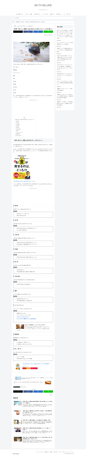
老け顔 (18, 122)
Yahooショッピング (34, 368)
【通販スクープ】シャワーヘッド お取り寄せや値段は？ (64, 89)
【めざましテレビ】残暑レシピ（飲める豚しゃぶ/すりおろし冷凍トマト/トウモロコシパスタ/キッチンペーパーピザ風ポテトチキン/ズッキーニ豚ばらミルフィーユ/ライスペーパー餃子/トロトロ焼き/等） (65, 34)
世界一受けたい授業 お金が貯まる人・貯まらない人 (25, 119)
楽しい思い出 (19, 135)
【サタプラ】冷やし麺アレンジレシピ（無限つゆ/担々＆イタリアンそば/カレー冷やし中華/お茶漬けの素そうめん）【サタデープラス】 (64, 58)
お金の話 (18, 124)
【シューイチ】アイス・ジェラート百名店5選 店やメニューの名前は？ (65, 43)
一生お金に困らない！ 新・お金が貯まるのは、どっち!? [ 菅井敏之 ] (36, 363)
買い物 (18, 127)
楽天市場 (24, 368)
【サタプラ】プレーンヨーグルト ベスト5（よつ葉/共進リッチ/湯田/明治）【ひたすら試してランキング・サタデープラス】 (65, 67)
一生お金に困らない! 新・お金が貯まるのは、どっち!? (24, 181)
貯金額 (18, 125)
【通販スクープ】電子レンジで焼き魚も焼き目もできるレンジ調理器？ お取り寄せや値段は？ (65, 103)
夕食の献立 (19, 129)
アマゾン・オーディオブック (23, 316)
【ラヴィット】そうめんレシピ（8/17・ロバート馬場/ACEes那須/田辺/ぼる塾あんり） (65, 83)
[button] (73, 18)
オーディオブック (20, 132)
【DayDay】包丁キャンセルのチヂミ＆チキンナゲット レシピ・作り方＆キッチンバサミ (64, 75)
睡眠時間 (18, 133)
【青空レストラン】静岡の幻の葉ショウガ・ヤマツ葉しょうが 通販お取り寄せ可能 (65, 50)
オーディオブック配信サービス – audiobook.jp (26, 318)
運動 (17, 130)
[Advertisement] (33, 38)
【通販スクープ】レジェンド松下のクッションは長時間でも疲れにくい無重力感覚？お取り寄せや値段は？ (65, 96)
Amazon (28, 368)
